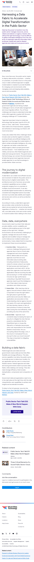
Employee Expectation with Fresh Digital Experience (16, 555)
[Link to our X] (6, 533)
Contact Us (21, 526)
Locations (4, 520)
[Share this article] (3, 421)
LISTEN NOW (17, 412)
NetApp (4, 394)
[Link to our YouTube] (13, 533)
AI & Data (14, 6)
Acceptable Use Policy (15, 539)
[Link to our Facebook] (9, 533)
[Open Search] (20, 2)
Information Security (7, 541)
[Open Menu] (32, 2)
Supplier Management (19, 541)
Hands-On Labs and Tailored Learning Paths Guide (15, 558)
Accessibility (5, 543)
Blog (19, 517)
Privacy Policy (5, 539)
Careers (4, 517)
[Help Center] (23, 2)
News (19, 520)
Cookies (12, 543)
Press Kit (20, 523)
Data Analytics (6, 6)
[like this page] (9, 421)
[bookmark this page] (19, 421)
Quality (27, 541)
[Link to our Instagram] (16, 533)
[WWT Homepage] (7, 2)
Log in (27, 2)
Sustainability (21, 513)
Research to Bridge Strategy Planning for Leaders (15, 553)
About (3, 513)
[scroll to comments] (14, 421)
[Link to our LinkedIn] (2, 533)
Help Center (5, 523)
